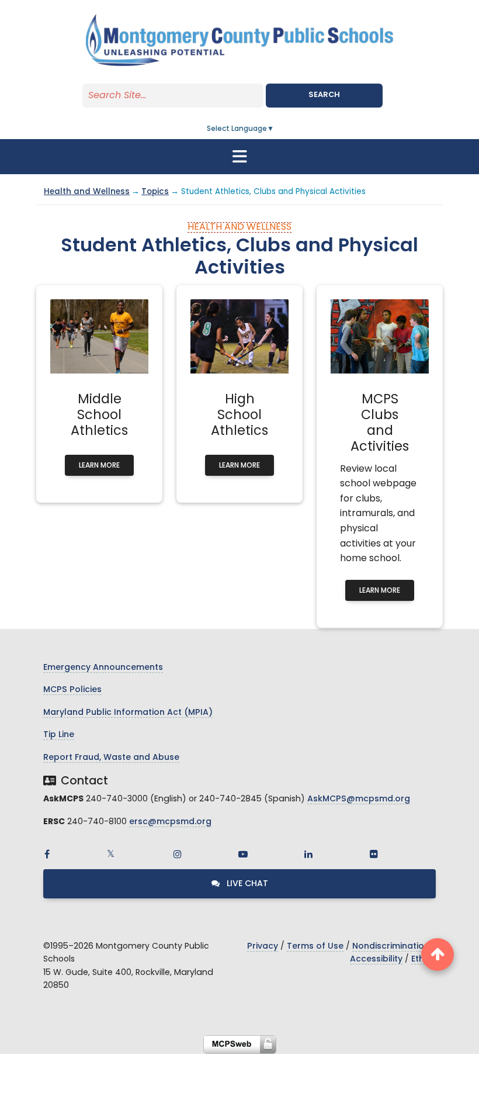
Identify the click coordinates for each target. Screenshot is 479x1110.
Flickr (373, 854)
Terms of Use (315, 946)
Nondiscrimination (390, 946)
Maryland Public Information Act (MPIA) (128, 712)
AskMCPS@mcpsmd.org (358, 799)
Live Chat (246, 884)
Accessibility (376, 959)
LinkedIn (308, 854)
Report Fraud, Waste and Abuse (111, 757)
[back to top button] (437, 954)
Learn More (99, 465)
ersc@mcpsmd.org (170, 822)
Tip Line (58, 735)
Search (324, 95)
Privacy (262, 946)
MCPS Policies (72, 690)
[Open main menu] (239, 156)
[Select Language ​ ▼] (274, 129)
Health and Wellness (87, 192)
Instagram (177, 854)
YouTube (243, 854)
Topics (155, 192)
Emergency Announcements (103, 667)
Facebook (46, 854)
